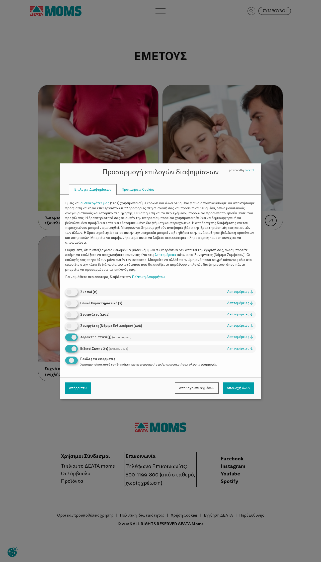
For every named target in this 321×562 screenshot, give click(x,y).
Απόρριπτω (78, 388)
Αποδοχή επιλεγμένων (196, 388)
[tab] (93, 189)
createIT (250, 170)
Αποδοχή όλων (238, 388)
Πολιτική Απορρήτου (148, 277)
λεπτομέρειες (240, 291)
